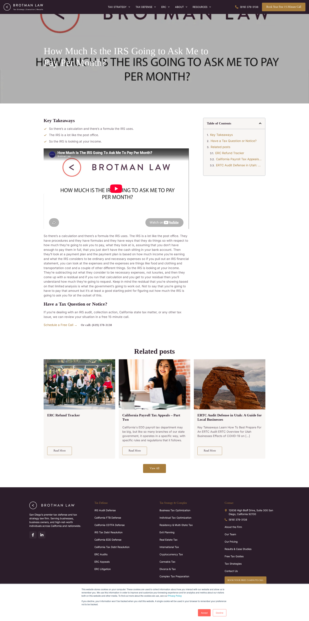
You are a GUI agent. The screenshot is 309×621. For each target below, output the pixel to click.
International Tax (169, 546)
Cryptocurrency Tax (171, 554)
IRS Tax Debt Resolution (108, 532)
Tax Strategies (233, 563)
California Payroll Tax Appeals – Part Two (239, 159)
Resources (200, 6)
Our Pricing (231, 541)
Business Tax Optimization (175, 510)
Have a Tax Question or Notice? (234, 141)
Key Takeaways (221, 135)
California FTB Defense (107, 517)
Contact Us (231, 570)
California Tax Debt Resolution (111, 546)
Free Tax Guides (234, 556)
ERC (163, 6)
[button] (260, 123)
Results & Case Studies (238, 548)
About (179, 6)
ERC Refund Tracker (229, 153)
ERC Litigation (102, 569)
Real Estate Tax (169, 539)
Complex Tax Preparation (174, 576)
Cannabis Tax (167, 561)
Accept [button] (204, 612)
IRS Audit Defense (105, 510)
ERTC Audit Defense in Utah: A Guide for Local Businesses (239, 165)
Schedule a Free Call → (60, 325)
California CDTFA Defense (109, 524)
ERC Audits (100, 554)
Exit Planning (167, 532)
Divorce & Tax (168, 569)
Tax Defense (144, 6)
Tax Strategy (117, 6)
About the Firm (233, 526)
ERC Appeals (102, 561)
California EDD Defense (107, 539)
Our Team (230, 534)
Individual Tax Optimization (175, 517)
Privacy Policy (175, 595)
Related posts (220, 147)
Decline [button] (219, 612)
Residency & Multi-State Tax (176, 524)
